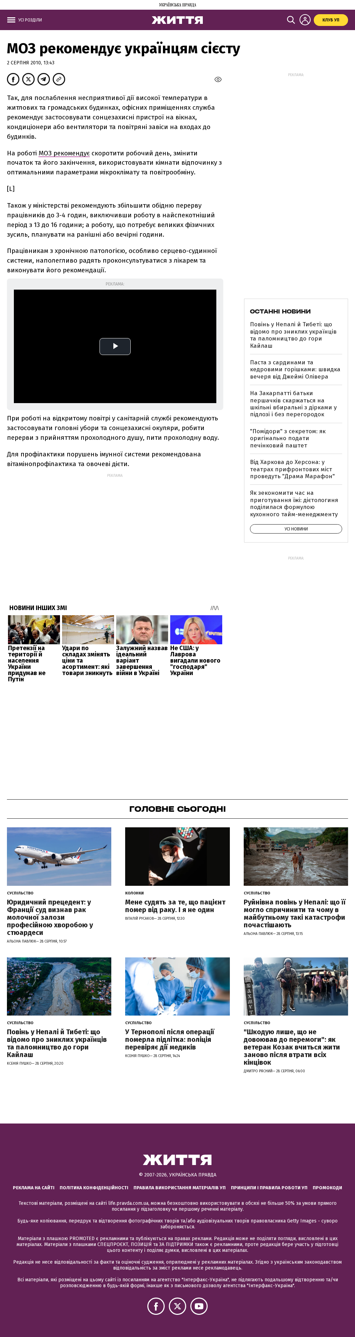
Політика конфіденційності (94, 1187)
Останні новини (280, 311)
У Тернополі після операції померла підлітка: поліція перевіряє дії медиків (169, 1039)
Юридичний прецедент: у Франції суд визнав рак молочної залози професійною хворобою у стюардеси (50, 917)
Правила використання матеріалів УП (179, 1187)
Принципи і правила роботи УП (269, 1187)
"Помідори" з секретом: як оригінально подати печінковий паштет (288, 438)
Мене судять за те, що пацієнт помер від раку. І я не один (175, 906)
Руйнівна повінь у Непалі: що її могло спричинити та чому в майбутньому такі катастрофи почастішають (295, 913)
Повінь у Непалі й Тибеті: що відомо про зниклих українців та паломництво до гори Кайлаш (293, 335)
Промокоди (327, 1187)
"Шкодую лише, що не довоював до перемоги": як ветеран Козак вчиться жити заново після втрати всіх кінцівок (292, 1047)
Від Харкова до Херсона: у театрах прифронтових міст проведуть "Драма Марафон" (292, 469)
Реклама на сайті (33, 1187)
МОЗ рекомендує (64, 153)
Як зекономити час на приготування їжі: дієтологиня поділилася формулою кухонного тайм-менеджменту (294, 503)
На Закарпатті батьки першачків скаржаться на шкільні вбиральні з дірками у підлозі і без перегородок (293, 404)
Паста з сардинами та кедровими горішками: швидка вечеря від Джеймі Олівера (295, 369)
